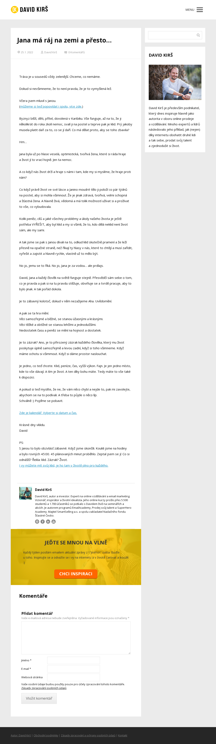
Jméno (26, 660)
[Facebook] (42, 521)
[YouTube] (53, 521)
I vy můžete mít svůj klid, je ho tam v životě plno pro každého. (63, 465)
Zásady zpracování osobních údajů (43, 688)
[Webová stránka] (37, 521)
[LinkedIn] (48, 521)
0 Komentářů (76, 52)
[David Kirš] (29, 10)
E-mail (26, 669)
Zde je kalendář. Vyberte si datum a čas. (48, 413)
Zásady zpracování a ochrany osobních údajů (88, 735)
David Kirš (50, 52)
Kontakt (122, 735)
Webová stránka (32, 677)
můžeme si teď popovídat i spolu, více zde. (51, 106)
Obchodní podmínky (46, 735)
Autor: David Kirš (21, 735)
